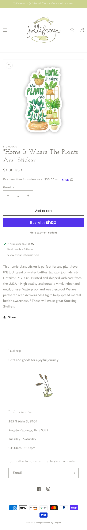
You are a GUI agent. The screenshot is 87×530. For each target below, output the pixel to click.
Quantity (8, 187)
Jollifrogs (38, 523)
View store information (23, 255)
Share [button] (12, 317)
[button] (5, 30)
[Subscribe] (73, 473)
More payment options (43, 232)
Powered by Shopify (51, 523)
